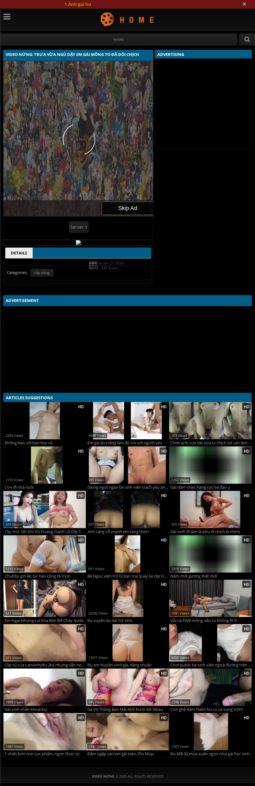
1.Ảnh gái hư (78, 4)
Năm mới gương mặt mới (193, 576)
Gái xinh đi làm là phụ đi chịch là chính (205, 531)
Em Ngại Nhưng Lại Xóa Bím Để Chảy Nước (44, 620)
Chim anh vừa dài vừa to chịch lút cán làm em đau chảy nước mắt (211, 443)
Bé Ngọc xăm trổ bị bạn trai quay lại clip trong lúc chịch (128, 576)
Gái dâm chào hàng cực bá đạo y (200, 487)
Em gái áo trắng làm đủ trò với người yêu (124, 443)
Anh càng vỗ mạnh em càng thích (118, 531)
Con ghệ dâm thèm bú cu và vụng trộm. (207, 709)
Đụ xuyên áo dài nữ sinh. (110, 620)
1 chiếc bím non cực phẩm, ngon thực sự (42, 753)
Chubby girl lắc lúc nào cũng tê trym (38, 576)
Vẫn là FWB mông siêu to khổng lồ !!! (203, 620)
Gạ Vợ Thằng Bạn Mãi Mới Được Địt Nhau (125, 709)
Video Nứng (128, 19)
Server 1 (78, 227)
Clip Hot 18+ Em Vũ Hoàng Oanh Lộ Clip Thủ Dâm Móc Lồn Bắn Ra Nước (45, 531)
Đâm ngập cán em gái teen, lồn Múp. (121, 753)
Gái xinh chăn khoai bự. (26, 709)
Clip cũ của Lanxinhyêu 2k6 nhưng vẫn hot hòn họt (45, 665)
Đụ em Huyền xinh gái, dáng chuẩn (119, 665)
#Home (119, 40)
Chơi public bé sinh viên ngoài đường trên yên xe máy (211, 665)
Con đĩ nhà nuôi (19, 487)
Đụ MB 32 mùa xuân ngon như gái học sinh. (210, 753)
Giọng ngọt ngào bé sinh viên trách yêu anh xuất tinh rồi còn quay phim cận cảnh (128, 487)
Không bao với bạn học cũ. (29, 443)
